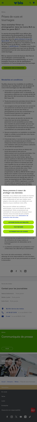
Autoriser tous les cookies (18, 231)
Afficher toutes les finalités (18, 222)
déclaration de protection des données (15, 216)
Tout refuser (18, 227)
